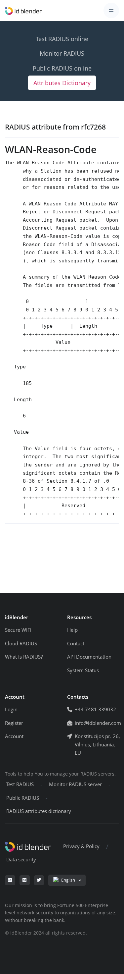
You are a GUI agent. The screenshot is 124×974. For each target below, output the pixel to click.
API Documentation (89, 656)
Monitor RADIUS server (75, 784)
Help (72, 629)
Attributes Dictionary (62, 83)
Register (14, 723)
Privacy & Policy (81, 846)
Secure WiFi (18, 629)
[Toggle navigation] (111, 10)
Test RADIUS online (62, 39)
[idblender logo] (23, 11)
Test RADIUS (20, 784)
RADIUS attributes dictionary (38, 811)
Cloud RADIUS (21, 643)
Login (11, 709)
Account (14, 736)
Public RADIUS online (62, 68)
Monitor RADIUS (62, 53)
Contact (75, 643)
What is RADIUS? (24, 656)
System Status (83, 670)
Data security (21, 859)
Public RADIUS (22, 797)
